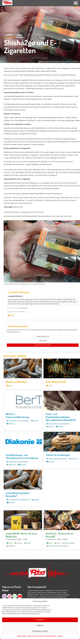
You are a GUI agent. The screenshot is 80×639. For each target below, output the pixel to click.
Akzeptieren (40, 620)
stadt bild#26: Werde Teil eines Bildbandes (21, 535)
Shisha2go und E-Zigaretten (30, 46)
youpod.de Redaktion (15, 296)
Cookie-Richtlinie (21, 636)
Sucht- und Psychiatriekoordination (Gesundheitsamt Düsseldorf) (61, 417)
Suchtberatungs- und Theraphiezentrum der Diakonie (22, 456)
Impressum (60, 636)
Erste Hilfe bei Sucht (56, 381)
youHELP (9, 34)
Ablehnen (40, 625)
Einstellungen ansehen (40, 631)
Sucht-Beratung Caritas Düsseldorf (17, 494)
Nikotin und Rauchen (16, 381)
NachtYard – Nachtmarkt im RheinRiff (59, 535)
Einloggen (43, 341)
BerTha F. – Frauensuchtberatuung (17, 415)
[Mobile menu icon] (76, 3)
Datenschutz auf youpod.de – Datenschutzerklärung (41, 636)
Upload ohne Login (44, 345)
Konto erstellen (42, 337)
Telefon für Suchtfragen (58, 455)
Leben (20, 34)
